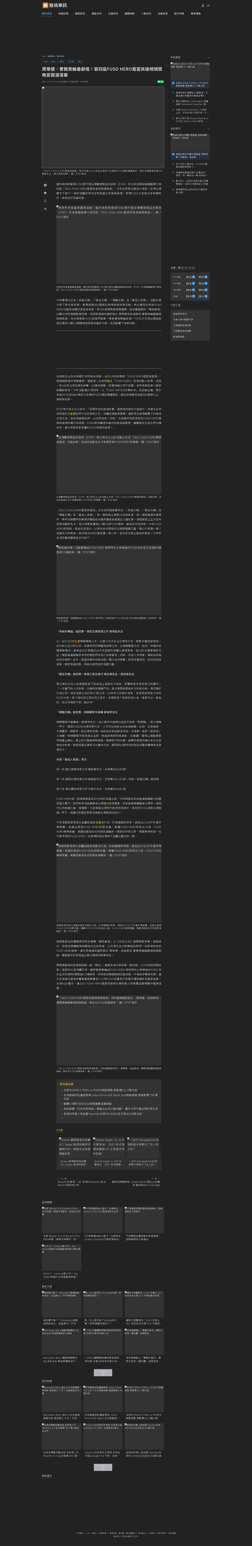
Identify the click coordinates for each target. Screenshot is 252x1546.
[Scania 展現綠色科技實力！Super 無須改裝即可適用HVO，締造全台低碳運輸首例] (75, 1147)
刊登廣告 (80, 1533)
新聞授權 (102, 1533)
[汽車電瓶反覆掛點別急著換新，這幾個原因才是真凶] (144, 1220)
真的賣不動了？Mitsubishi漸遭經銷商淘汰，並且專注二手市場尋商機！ (60, 1321)
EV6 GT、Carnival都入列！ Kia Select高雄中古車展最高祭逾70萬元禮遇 (61, 1275)
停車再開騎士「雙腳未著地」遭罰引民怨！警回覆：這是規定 (143, 1359)
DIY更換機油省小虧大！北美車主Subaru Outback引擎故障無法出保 (103, 1237)
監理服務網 (178, 336)
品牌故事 (163, 13)
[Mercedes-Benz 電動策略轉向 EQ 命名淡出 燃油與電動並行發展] (61, 1342)
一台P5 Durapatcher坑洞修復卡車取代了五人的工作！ (143, 1163)
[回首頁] (58, 5)
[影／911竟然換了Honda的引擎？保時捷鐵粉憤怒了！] (103, 1304)
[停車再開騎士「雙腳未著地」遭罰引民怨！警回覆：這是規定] (144, 1342)
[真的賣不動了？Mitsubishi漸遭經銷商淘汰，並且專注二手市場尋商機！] (61, 1304)
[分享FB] (45, 185)
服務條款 (113, 1533)
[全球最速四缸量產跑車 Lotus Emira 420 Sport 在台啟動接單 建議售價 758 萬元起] (103, 1399)
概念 (80, 61)
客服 (94, 1533)
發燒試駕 (64, 13)
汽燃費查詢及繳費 (182, 330)
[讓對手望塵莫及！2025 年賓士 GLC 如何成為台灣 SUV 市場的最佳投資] (144, 1304)
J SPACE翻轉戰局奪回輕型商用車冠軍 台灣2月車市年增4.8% (102, 1359)
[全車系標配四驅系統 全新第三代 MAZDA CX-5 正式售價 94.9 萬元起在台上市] (61, 1436)
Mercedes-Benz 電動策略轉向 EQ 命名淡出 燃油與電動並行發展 (60, 1359)
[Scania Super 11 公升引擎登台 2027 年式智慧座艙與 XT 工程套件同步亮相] (109, 1147)
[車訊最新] (209, 57)
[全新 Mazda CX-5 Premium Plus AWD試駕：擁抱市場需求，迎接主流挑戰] (61, 1220)
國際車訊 (80, 13)
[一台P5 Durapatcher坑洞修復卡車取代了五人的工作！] (143, 1147)
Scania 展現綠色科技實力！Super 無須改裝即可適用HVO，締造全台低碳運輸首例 (74, 1163)
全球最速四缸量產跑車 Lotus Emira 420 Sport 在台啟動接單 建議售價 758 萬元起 (111, 1097)
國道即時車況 (180, 313)
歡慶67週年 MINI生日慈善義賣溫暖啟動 (88, 1104)
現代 (62, 61)
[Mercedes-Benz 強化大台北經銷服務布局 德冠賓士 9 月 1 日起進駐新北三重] (61, 1399)
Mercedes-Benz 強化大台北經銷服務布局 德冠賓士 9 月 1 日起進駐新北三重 (61, 1416)
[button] (208, 5)
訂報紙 (152, 1533)
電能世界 (97, 13)
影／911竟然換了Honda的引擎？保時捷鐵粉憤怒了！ (101, 1321)
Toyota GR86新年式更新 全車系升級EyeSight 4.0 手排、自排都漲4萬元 (102, 1454)
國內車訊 (47, 13)
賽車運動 (196, 13)
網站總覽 (172, 1533)
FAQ (88, 1533)
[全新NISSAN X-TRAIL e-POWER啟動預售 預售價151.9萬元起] (144, 1399)
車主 (54, 61)
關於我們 (161, 1533)
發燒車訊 (51, 56)
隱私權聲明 (130, 1533)
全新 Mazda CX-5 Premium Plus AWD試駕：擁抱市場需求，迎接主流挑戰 (61, 1237)
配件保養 (179, 13)
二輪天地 (146, 13)
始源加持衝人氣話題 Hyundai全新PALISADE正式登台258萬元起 (103, 1114)
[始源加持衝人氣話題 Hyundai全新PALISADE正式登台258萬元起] (144, 1436)
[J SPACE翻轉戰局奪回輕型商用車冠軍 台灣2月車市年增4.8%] (103, 1342)
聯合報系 (142, 1533)
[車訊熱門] (209, 129)
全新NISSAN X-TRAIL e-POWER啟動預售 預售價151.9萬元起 (100, 1090)
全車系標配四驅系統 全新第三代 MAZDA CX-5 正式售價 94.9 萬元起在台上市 (61, 1454)
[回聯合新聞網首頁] (45, 5)
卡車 (45, 61)
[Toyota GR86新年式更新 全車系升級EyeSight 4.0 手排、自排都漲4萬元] (103, 1436)
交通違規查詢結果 (182, 325)
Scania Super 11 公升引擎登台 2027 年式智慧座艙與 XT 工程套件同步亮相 (108, 1163)
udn (44, 56)
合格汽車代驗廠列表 (183, 319)
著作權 (121, 1533)
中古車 (71, 61)
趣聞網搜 (130, 13)
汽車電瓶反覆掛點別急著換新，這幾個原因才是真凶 (143, 1237)
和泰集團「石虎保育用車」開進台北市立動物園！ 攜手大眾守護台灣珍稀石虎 (111, 1109)
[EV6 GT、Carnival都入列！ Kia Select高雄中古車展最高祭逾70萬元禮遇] (61, 1258)
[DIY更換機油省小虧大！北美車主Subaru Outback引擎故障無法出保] (103, 1220)
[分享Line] (45, 193)
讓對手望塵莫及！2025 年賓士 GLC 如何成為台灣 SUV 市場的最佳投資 (144, 1321)
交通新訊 (113, 13)
